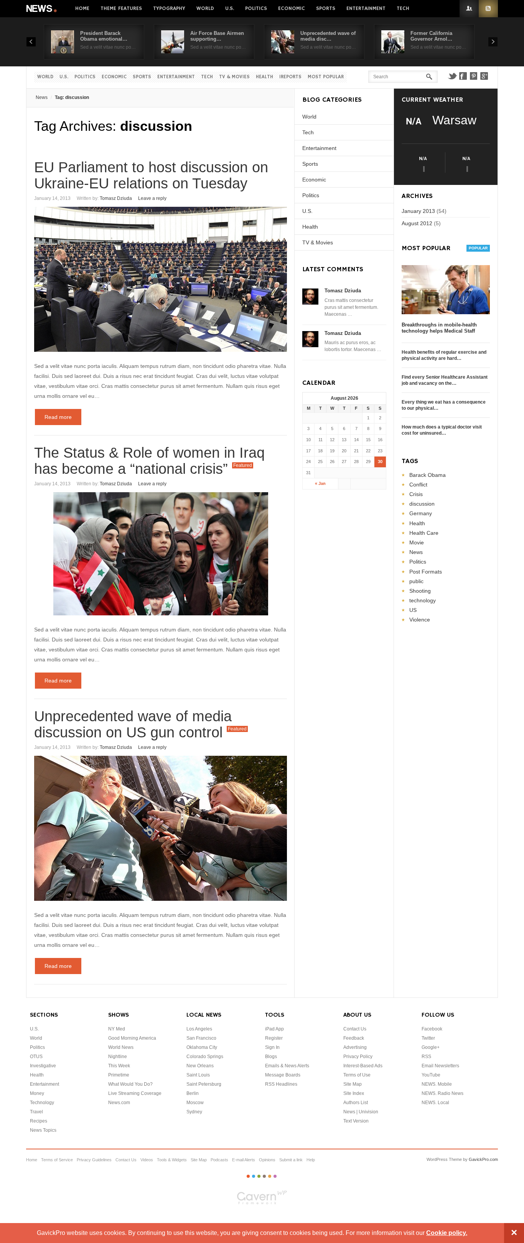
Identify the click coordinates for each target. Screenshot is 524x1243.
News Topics (43, 1130)
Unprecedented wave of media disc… (328, 36)
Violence (419, 620)
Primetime (118, 1075)
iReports (290, 77)
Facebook (463, 76)
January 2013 (418, 211)
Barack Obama (427, 475)
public (416, 581)
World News (120, 1047)
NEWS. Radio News (442, 1093)
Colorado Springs (204, 1056)
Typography (169, 8)
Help (310, 1159)
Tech (403, 8)
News (42, 8)
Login (469, 8)
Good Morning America (132, 1038)
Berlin (192, 1093)
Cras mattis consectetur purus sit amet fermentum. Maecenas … (351, 307)
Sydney (194, 1111)
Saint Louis (198, 1075)
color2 (253, 1176)
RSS (488, 8)
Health (264, 77)
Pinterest (473, 76)
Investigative (43, 1065)
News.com (119, 1102)
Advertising (355, 1047)
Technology (42, 1102)
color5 (269, 1176)
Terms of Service (57, 1159)
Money (37, 1093)
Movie (416, 542)
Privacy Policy (357, 1056)
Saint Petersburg (203, 1084)
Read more (58, 417)
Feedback (353, 1038)
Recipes (38, 1121)
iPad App (274, 1029)
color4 (264, 1176)
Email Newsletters (440, 1065)
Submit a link (291, 1159)
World (205, 8)
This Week (119, 1065)
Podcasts (219, 1159)
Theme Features (121, 8)
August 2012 (417, 223)
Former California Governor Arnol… (431, 36)
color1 (248, 1176)
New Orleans (200, 1065)
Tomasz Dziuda (116, 198)
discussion (422, 504)
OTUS (36, 1056)
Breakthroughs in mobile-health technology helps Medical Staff (439, 328)
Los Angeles (199, 1029)
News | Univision (360, 1111)
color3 (258, 1176)
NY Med (116, 1029)
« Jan (320, 483)
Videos (146, 1159)
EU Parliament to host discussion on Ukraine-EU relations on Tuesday (151, 175)
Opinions (267, 1159)
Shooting (420, 591)
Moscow (195, 1102)
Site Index (353, 1093)
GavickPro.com (483, 1159)
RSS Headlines (281, 1084)
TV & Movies (234, 77)
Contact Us (354, 1029)
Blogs (271, 1056)
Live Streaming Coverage (134, 1093)
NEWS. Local (435, 1102)
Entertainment (366, 8)
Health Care (423, 533)
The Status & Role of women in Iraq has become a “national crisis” (149, 461)
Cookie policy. (446, 1233)
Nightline (117, 1056)
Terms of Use (357, 1075)
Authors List (355, 1102)
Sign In (272, 1047)
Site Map (352, 1084)
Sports (325, 8)
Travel (36, 1111)
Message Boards (282, 1075)
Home (82, 8)
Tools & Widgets (172, 1159)
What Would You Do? (130, 1084)
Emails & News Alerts (287, 1065)
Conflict (418, 484)
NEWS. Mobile (437, 1084)
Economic (291, 8)
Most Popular (326, 77)
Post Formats (425, 572)
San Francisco (201, 1038)
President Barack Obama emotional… (103, 36)
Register (274, 1038)
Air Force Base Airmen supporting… (217, 36)
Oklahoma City (201, 1047)
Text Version (356, 1121)
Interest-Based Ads (362, 1065)
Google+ (484, 76)
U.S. (229, 8)
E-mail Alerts (243, 1159)
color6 (275, 1176)
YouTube (431, 1075)
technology (422, 600)
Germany (420, 513)
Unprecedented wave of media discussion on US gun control (133, 724)
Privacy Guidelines (94, 1159)
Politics (256, 8)
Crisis (416, 494)
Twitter (452, 76)
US (413, 610)
